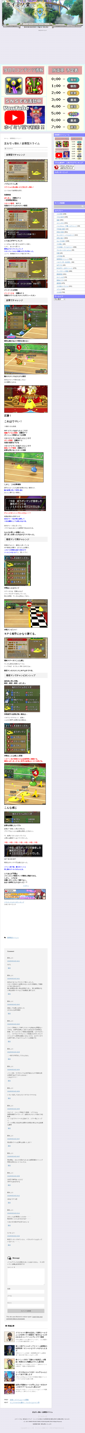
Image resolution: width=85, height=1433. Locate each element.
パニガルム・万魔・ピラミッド (67, 226)
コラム (59, 289)
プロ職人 (59, 244)
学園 (58, 253)
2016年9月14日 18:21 (13, 961)
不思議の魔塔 (61, 229)
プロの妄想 (60, 217)
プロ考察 (59, 214)
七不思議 (59, 256)
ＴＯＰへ (26, 886)
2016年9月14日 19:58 (13, 1176)
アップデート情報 (62, 271)
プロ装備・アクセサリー (65, 247)
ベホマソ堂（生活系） (64, 262)
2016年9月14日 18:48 (13, 1052)
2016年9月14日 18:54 (13, 1069)
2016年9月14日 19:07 (13, 1139)
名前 (8, 1289)
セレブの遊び (61, 241)
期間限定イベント (13, 937)
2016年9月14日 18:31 (13, 978)
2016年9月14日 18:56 (13, 1091)
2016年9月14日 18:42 (13, 1004)
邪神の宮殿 (60, 232)
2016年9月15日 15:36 (13, 1236)
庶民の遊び (60, 238)
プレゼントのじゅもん (64, 250)
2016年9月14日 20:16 (13, 1213)
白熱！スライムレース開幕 (19, 1400)
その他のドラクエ (62, 286)
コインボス (60, 223)
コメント (11, 1267)
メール (9, 1296)
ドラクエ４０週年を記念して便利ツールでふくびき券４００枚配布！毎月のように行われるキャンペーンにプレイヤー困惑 (31, 1335)
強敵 (58, 220)
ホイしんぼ (60, 277)
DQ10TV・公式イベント (64, 268)
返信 (9, 968)
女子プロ (59, 265)
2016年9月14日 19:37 (13, 1156)
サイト (9, 1303)
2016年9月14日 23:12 (13, 1195)
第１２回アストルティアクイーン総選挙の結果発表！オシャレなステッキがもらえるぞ (31, 1348)
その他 (59, 292)
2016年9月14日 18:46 (13, 1024)
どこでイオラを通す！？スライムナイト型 (24, 1402)
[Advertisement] (42, 45)
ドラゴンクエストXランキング (14, 902)
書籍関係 (59, 274)
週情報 (59, 283)
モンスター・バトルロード (65, 235)
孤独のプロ (60, 280)
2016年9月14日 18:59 (13, 1109)
